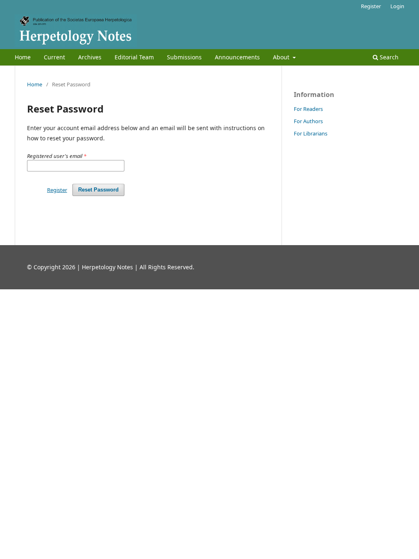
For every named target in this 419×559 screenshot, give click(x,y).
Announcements (237, 57)
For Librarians (310, 133)
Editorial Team (134, 57)
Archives (89, 57)
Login (397, 6)
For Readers (308, 109)
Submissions (184, 57)
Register (371, 6)
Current (54, 57)
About (282, 57)
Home (23, 57)
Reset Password (98, 190)
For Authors (308, 121)
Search (388, 57)
